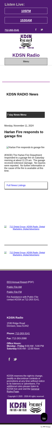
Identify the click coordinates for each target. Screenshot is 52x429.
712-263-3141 (12, 30)
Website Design (35, 427)
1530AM (26, 20)
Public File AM (14, 287)
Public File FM (14, 292)
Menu (26, 61)
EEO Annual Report (17, 282)
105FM (26, 11)
